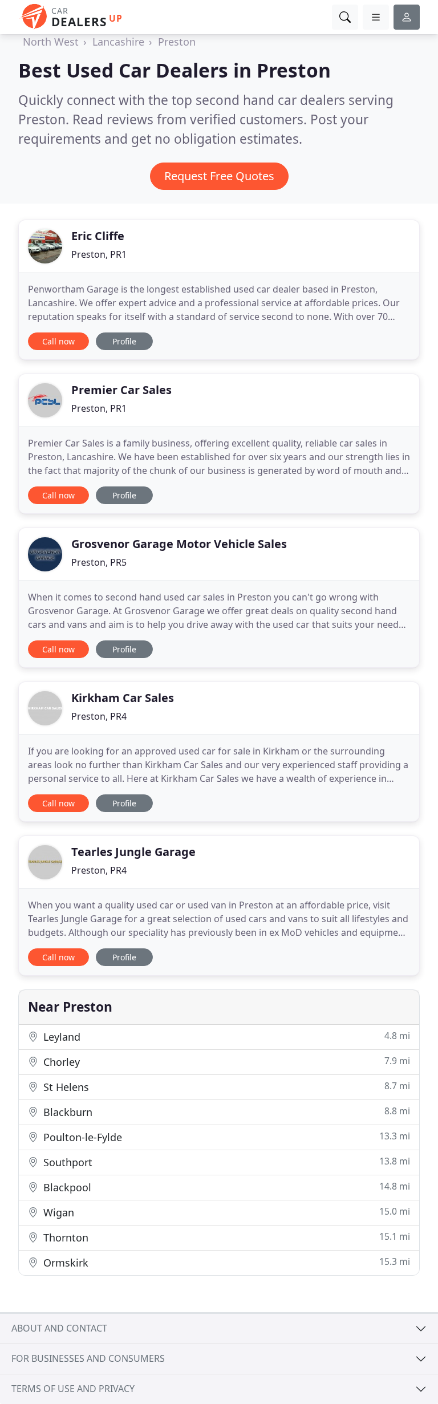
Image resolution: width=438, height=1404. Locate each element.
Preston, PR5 (99, 562)
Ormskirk (225, 1262)
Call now (58, 341)
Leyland (225, 1036)
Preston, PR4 (99, 716)
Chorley (225, 1061)
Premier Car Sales (121, 389)
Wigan (225, 1212)
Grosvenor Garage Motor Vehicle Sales (179, 543)
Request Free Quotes (219, 176)
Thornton (225, 1237)
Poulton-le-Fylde (225, 1137)
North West (51, 41)
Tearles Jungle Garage (133, 851)
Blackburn (225, 1112)
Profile (124, 341)
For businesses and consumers (88, 1358)
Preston (177, 41)
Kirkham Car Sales (122, 697)
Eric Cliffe (97, 236)
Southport (225, 1162)
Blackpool (225, 1187)
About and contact (59, 1328)
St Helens (225, 1087)
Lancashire (118, 41)
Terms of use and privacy (73, 1388)
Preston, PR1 (99, 254)
